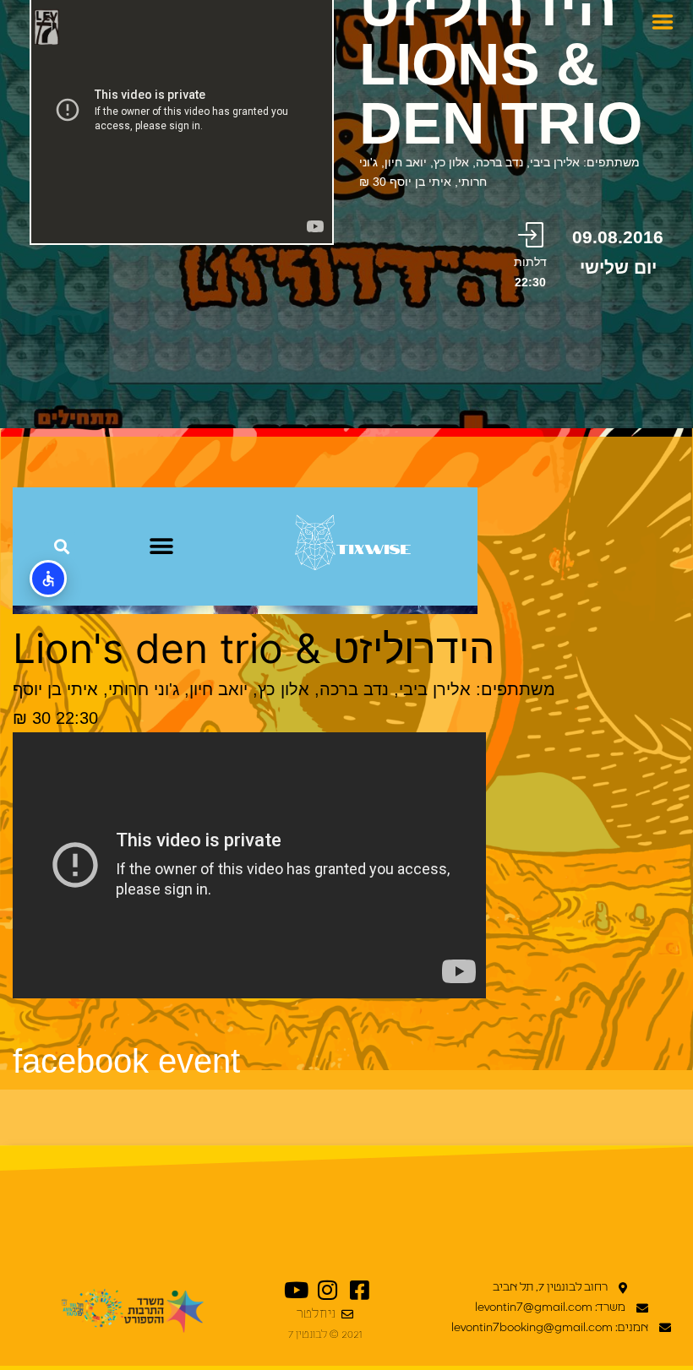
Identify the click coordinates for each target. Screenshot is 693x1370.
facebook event (126, 1060)
